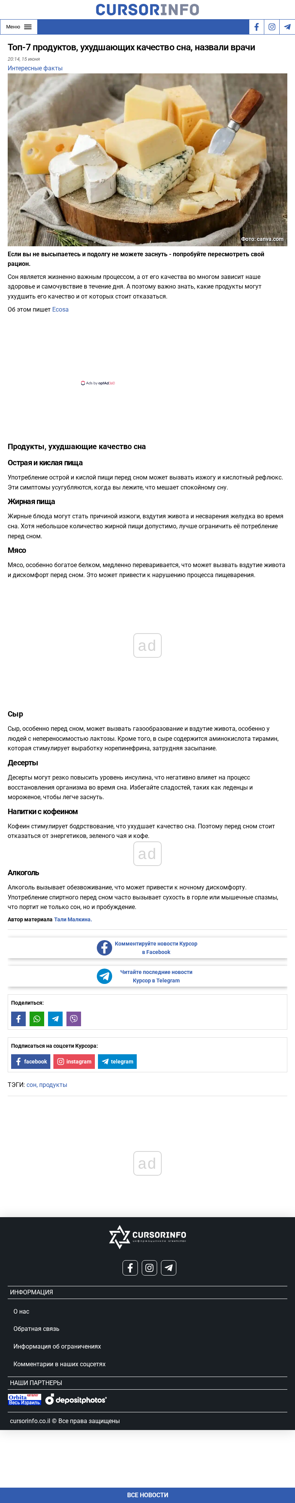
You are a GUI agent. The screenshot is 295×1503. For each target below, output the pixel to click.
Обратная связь (36, 1328)
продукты (53, 1084)
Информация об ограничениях (57, 1346)
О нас (21, 1311)
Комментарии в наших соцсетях (59, 1364)
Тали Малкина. (73, 919)
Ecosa (60, 309)
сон (31, 1084)
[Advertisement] (141, 348)
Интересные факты (35, 68)
